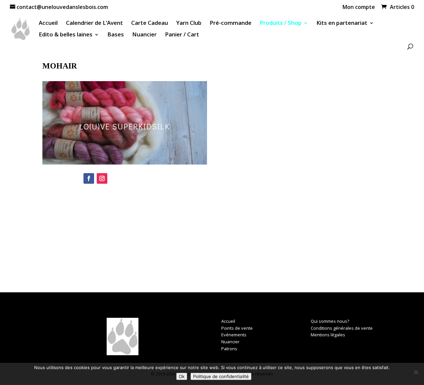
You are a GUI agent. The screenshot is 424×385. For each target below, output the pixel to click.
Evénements (233, 335)
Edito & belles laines (65, 35)
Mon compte (359, 7)
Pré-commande (230, 23)
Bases (115, 35)
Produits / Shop (280, 23)
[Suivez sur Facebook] (88, 178)
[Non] (415, 372)
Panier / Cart (182, 35)
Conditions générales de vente (342, 328)
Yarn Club (188, 23)
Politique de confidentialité (221, 376)
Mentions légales (328, 335)
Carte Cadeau (149, 23)
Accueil (48, 23)
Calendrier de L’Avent (94, 23)
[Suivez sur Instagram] (102, 178)
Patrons (229, 349)
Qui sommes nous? (330, 321)
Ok (182, 376)
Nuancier (144, 35)
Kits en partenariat (341, 23)
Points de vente (237, 328)
